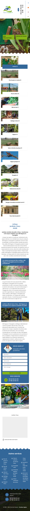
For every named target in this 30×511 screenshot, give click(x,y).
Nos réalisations (7, 37)
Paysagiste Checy (15, 466)
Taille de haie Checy (5, 473)
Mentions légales (23, 507)
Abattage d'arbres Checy (5, 478)
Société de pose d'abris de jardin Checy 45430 (25, 466)
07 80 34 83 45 (21, 12)
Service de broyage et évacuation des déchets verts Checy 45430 (25, 477)
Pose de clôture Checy (5, 468)
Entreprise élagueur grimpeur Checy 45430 (15, 473)
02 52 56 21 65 (21, 7)
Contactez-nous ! (21, 37)
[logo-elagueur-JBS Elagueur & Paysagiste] (7, 9)
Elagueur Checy (5, 482)
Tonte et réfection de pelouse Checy (15, 461)
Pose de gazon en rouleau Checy (5, 461)
